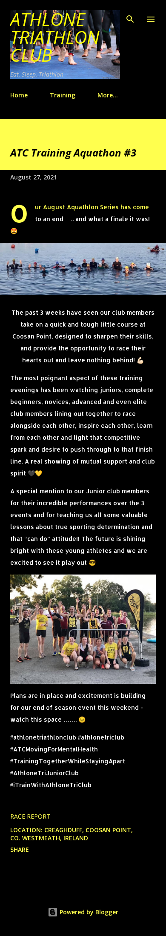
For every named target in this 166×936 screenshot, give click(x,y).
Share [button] (19, 849)
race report (30, 816)
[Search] (130, 15)
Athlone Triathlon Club (55, 37)
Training (62, 95)
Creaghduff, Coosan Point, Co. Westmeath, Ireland (71, 834)
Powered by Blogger (88, 912)
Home (19, 95)
